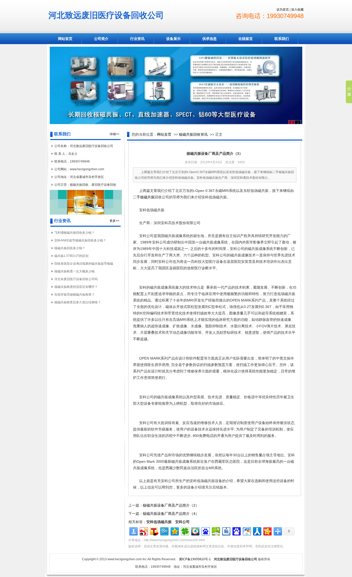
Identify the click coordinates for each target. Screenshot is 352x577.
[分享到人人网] (257, 530)
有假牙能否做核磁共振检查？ (74, 294)
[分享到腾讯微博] (164, 530)
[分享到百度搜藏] (236, 530)
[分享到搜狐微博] (153, 530)
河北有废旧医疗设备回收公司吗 (76, 279)
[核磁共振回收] (176, 85)
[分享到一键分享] (133, 530)
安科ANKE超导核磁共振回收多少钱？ (80, 240)
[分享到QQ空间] (174, 530)
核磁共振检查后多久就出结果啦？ (77, 302)
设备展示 (173, 39)
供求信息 (209, 39)
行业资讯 (137, 39)
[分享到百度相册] (246, 530)
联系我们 (281, 39)
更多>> (114, 221)
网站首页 (65, 39)
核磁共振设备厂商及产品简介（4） (171, 513)
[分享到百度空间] (215, 530)
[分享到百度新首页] (205, 530)
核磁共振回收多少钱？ (69, 248)
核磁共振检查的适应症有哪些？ (76, 287)
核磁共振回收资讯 (193, 134)
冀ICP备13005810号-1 (195, 559)
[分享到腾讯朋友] (184, 530)
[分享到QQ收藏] (195, 530)
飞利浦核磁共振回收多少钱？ (74, 232)
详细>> (114, 134)
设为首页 (282, 9)
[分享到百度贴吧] (226, 530)
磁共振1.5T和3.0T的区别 (71, 256)
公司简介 (101, 39)
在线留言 (245, 39)
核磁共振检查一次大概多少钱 (74, 271)
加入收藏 (297, 9)
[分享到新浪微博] (143, 530)
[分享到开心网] (267, 530)
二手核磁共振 (144, 197)
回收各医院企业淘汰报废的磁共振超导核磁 (83, 263)
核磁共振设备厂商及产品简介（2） (171, 505)
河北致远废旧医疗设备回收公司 (106, 15)
